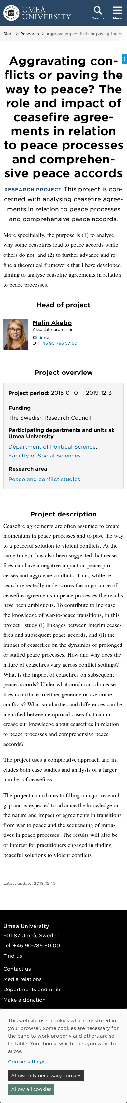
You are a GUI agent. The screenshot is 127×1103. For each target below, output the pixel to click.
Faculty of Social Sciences (44, 455)
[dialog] (63, 1056)
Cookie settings (26, 1061)
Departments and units (32, 989)
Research (29, 33)
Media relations (22, 979)
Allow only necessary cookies (46, 1075)
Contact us (17, 969)
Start (8, 33)
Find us (12, 956)
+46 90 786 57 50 (58, 343)
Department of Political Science (52, 446)
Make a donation (24, 999)
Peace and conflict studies (44, 479)
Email (45, 337)
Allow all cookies (31, 1089)
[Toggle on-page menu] (124, 59)
